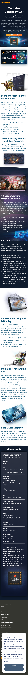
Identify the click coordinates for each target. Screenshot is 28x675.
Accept (14, 665)
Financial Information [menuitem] (6, 625)
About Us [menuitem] (3, 606)
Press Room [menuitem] (4, 617)
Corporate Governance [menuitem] (6, 630)
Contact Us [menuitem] (3, 611)
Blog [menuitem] (2, 619)
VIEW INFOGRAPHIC (14, 35)
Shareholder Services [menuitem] (6, 627)
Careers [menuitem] (3, 609)
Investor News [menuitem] (4, 632)
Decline (14, 669)
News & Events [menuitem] (5, 614)
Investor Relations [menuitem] (7, 623)
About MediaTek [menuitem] (6, 604)
